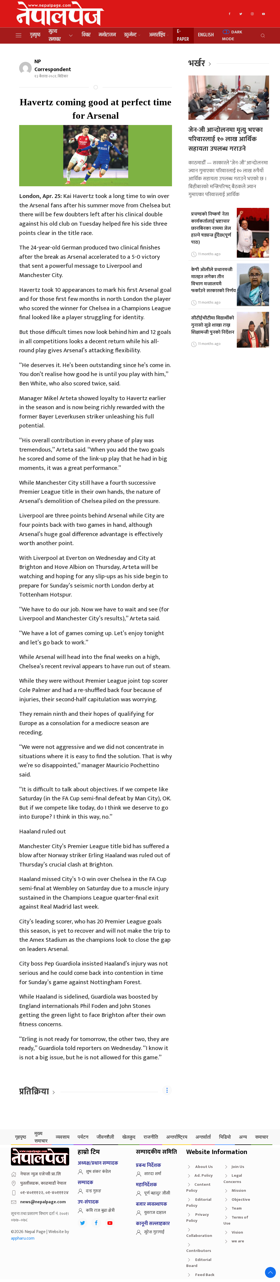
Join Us (238, 1166)
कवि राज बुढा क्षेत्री (100, 1210)
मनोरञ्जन (107, 35)
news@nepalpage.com (43, 1202)
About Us (203, 1166)
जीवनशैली (105, 1137)
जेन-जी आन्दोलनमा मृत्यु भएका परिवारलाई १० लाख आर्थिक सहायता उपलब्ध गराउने (225, 139)
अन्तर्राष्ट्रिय (157, 35)
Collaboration (199, 1235)
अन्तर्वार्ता (203, 1137)
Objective (241, 1199)
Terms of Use (235, 1220)
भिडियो (225, 1137)
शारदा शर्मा (152, 1174)
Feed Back (204, 1274)
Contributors (198, 1250)
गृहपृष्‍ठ (35, 35)
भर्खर (196, 63)
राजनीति (151, 1137)
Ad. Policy (203, 1175)
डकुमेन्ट (130, 35)
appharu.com (22, 1238)
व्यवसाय (62, 1137)
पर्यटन (83, 1137)
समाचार (261, 1137)
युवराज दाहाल (155, 1212)
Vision (237, 1232)
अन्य (243, 1137)
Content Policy (198, 1187)
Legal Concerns (232, 1178)
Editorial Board (198, 1262)
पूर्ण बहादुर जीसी (157, 1193)
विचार (86, 35)
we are (238, 1241)
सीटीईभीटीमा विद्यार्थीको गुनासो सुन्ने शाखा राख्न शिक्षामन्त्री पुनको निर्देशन (212, 325)
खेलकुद (128, 1137)
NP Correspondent (52, 65)
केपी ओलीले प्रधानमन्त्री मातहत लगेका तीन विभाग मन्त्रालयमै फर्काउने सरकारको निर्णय (213, 280)
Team (237, 1208)
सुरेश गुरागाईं (154, 1232)
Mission (239, 1190)
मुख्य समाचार (55, 35)
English (206, 35)
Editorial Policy (198, 1202)
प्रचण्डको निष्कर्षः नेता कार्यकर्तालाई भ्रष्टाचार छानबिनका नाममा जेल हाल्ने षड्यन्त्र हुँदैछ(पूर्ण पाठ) (211, 228)
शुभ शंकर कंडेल (98, 1171)
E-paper (183, 35)
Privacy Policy (197, 1217)
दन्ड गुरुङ (93, 1191)
